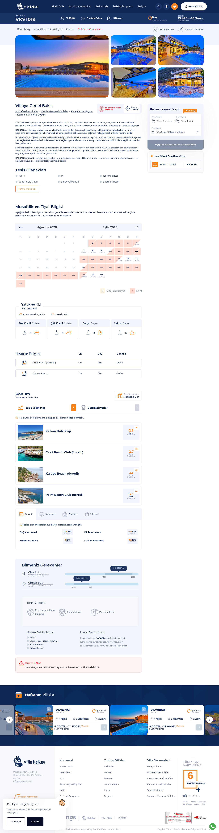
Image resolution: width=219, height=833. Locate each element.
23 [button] (73, 267)
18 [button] (29, 267)
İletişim (142, 6)
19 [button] (38, 267)
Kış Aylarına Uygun (82, 111)
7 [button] (55, 251)
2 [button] (73, 243)
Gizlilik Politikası (67, 829)
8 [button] (64, 251)
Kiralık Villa (58, 6)
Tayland (108, 796)
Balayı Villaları (154, 766)
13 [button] (47, 259)
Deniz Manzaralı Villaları (160, 778)
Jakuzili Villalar (155, 790)
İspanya (108, 778)
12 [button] (38, 259)
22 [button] (64, 267)
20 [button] (47, 267)
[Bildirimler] (166, 6)
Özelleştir (16, 821)
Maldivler (109, 766)
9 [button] (73, 251)
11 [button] (29, 259)
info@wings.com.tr (22, 781)
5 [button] (38, 251)
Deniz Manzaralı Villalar (54, 111)
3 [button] (20, 251)
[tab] (47, 408)
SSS (61, 778)
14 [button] (56, 259)
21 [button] (56, 267)
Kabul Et (35, 821)
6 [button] (47, 251)
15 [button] (64, 259)
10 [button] (20, 259)
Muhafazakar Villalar (26, 111)
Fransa (107, 772)
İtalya (107, 790)
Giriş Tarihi (163, 121)
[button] (21, 227)
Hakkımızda (101, 6)
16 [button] (73, 259)
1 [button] (64, 243)
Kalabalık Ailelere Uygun (31, 114)
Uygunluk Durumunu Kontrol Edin (175, 144)
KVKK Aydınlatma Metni (108, 829)
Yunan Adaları (111, 784)
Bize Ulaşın (65, 772)
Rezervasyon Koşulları (71, 784)
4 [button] (29, 251)
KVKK (62, 790)
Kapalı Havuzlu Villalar (159, 784)
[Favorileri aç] (158, 6)
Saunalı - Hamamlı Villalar (161, 796)
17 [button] (20, 267)
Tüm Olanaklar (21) (27, 189)
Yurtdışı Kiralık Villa (79, 6)
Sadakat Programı (123, 6)
